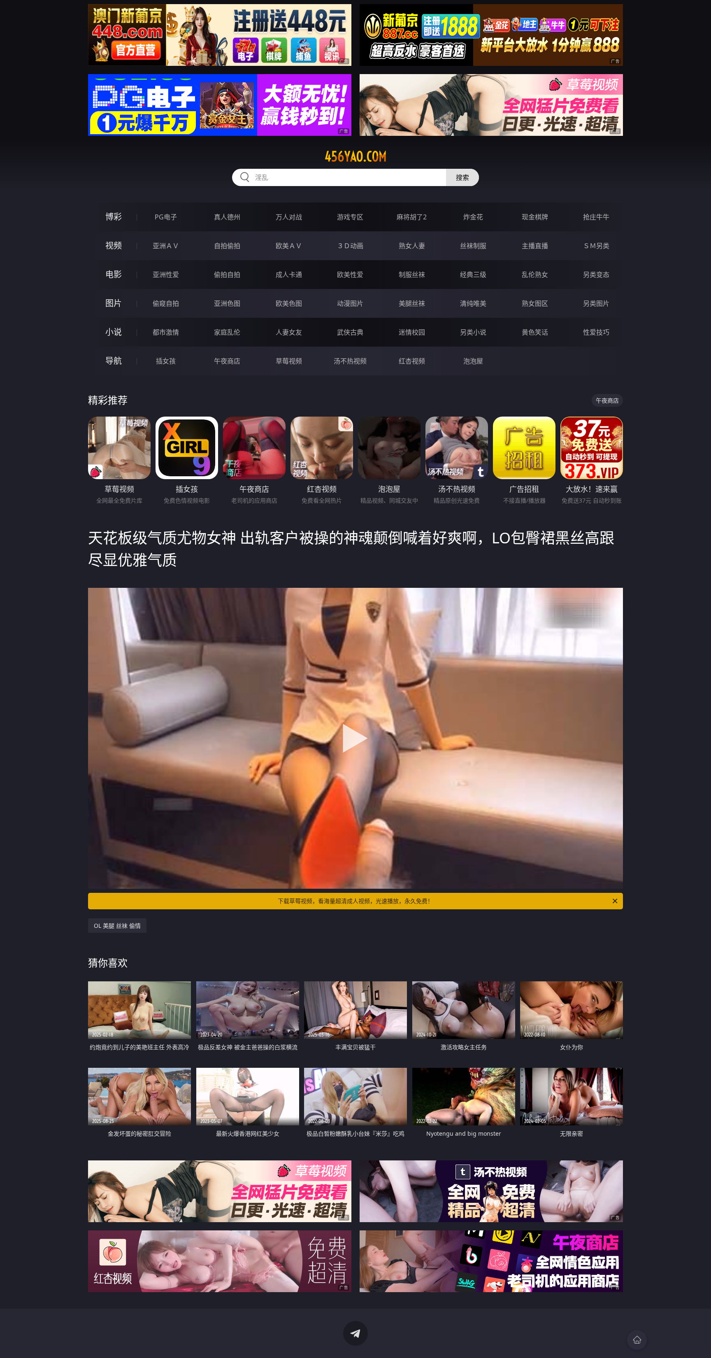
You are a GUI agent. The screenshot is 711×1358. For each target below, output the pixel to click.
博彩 (113, 216)
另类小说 (473, 332)
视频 (113, 245)
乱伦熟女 (535, 274)
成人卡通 (289, 274)
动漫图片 (350, 303)
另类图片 (596, 303)
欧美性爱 (350, 274)
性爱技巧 (596, 332)
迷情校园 (412, 332)
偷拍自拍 (227, 274)
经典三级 (473, 274)
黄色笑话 (535, 332)
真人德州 (227, 216)
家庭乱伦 (227, 332)
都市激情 (166, 332)
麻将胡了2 (412, 216)
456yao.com (356, 156)
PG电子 (166, 216)
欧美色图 (289, 303)
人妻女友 (289, 332)
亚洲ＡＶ (166, 245)
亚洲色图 (227, 303)
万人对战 (289, 216)
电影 (113, 274)
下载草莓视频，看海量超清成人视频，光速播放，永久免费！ (355, 901)
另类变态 (596, 274)
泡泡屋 (473, 361)
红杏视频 (412, 361)
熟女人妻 (412, 245)
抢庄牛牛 (596, 216)
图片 (113, 303)
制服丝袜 (412, 274)
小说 (113, 332)
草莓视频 (289, 361)
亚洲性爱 (166, 274)
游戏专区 (350, 216)
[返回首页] (637, 1340)
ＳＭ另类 (596, 245)
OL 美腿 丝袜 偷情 (117, 925)
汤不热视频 (350, 361)
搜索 (462, 177)
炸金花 (473, 216)
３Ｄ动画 (350, 245)
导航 (113, 360)
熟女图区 (535, 303)
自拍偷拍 (227, 245)
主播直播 (535, 245)
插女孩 (166, 361)
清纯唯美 (473, 303)
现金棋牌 (535, 216)
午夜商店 (227, 361)
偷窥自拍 (166, 303)
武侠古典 (350, 332)
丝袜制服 (473, 245)
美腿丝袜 (412, 303)
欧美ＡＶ (289, 245)
